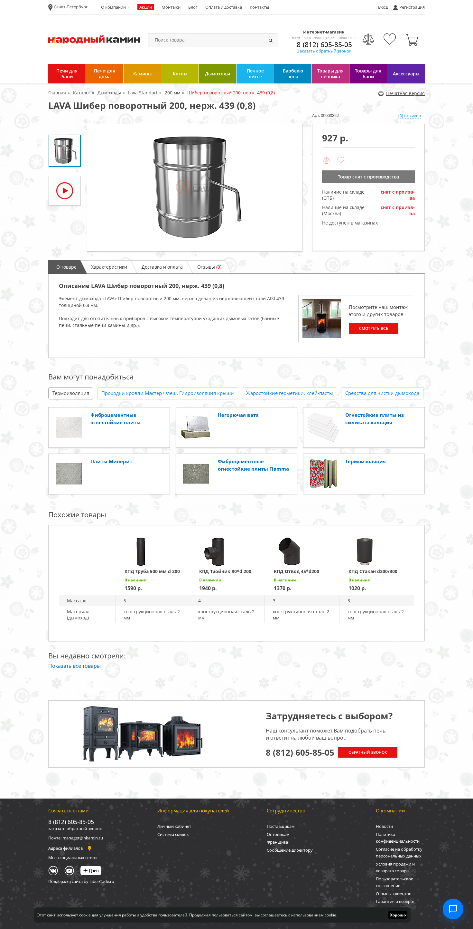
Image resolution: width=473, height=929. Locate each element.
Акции (145, 7)
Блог (193, 7)
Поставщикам (281, 826)
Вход (383, 7)
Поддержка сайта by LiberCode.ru (81, 881)
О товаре (66, 267)
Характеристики (109, 267)
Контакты (259, 7)
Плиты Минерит (111, 461)
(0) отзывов (409, 116)
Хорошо (398, 915)
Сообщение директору (290, 850)
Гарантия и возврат (395, 901)
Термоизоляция (70, 393)
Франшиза (277, 842)
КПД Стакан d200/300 (372, 571)
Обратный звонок (367, 752)
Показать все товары (74, 665)
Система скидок (173, 834)
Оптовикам (278, 834)
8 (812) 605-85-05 (324, 44)
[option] (194, 187)
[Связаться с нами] (453, 909)
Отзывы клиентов (393, 893)
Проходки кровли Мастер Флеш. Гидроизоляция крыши (167, 393)
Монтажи (171, 7)
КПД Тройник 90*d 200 (225, 571)
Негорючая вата (238, 415)
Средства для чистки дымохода (382, 393)
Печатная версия (405, 93)
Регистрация (412, 7)
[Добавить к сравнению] (326, 160)
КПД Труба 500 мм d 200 (152, 571)
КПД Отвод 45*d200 (296, 571)
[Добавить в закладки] (340, 160)
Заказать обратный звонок (324, 51)
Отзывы (209, 267)
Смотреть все (373, 328)
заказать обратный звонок (75, 828)
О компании (113, 7)
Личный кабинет (174, 826)
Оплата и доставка (223, 7)
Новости (384, 826)
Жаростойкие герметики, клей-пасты (289, 393)
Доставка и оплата (162, 267)
